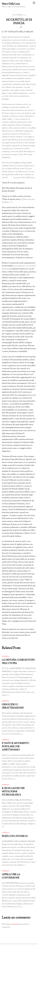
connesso (14, 924)
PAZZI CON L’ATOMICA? (15, 836)
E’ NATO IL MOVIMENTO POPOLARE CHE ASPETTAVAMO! (15, 746)
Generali (5, 656)
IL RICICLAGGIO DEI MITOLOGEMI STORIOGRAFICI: (13, 792)
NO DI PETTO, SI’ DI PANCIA (19, 21)
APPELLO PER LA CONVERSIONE (11, 876)
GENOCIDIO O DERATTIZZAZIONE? (13, 706)
